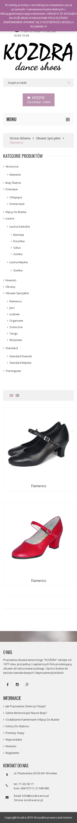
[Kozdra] (38, 57)
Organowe (16, 321)
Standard (12, 348)
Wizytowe (15, 340)
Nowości (11, 280)
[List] (17, 395)
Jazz (12, 308)
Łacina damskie (19, 226)
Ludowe (14, 314)
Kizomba (19, 241)
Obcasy (10, 287)
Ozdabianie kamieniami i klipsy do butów (32, 719)
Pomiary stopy (15, 733)
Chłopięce (15, 197)
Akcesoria (12, 166)
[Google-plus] (27, 684)
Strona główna (20, 138)
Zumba (17, 254)
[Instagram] (17, 684)
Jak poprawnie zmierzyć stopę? (26, 706)
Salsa (17, 247)
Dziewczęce (17, 204)
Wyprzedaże (14, 739)
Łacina (10, 218)
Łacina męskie (18, 262)
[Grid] (11, 395)
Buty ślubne (13, 183)
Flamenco (15, 301)
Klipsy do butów (16, 212)
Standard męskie (20, 363)
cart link (39, 99)
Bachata (18, 235)
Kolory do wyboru (17, 726)
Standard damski (20, 356)
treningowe (13, 371)
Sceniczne (16, 327)
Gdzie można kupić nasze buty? (26, 713)
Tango (13, 333)
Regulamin (12, 753)
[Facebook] (7, 684)
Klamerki (15, 174)
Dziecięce (12, 189)
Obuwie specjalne (48, 138)
